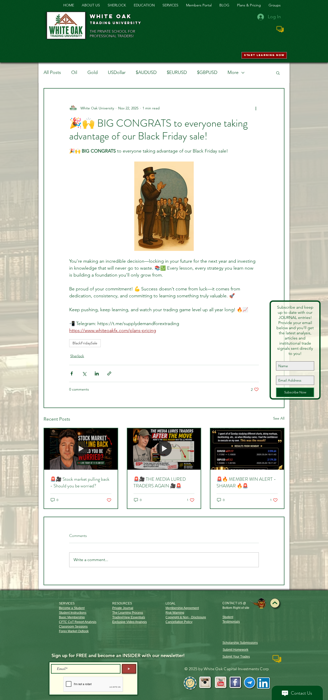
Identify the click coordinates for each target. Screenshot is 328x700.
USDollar (117, 72)
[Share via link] (109, 373)
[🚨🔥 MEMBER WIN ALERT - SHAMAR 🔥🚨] (247, 449)
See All (278, 418)
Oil (74, 72)
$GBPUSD (207, 72)
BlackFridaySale (85, 343)
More (233, 72)
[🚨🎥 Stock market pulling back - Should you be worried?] (81, 449)
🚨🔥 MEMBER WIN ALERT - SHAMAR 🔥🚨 (246, 482)
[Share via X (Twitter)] (84, 373)
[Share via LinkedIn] (96, 373)
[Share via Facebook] (71, 373)
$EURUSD (177, 72)
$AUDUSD (146, 72)
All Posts (52, 72)
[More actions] (256, 108)
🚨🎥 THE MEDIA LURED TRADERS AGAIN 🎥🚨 (160, 482)
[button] (277, 73)
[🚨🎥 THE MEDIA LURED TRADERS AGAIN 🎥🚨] (164, 449)
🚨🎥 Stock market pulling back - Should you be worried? (79, 482)
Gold (92, 72)
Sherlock (77, 356)
